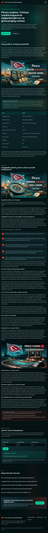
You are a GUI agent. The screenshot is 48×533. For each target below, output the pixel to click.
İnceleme (30, 519)
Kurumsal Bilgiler (31, 517)
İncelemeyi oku (6, 33)
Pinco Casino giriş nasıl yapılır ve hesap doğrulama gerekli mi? (17, 477)
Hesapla (5, 448)
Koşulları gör (16, 33)
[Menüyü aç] (45, 2)
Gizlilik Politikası (39, 517)
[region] (24, 130)
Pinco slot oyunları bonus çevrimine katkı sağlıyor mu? (15, 492)
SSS (45, 517)
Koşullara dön (40, 503)
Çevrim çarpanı (35, 442)
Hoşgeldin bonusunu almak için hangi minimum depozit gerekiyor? (19, 481)
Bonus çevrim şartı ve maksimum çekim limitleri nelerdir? (16, 488)
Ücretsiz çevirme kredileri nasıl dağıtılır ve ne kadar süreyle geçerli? (19, 485)
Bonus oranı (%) (20, 442)
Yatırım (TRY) (5, 442)
